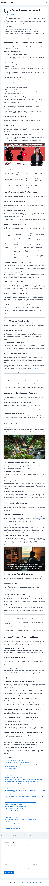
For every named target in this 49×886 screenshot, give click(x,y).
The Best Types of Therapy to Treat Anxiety (14, 777)
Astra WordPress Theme (35, 882)
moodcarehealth (7, 2)
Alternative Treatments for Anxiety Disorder (14, 800)
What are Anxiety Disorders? (11, 768)
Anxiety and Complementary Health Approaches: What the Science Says (20, 802)
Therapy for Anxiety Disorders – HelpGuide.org (15, 773)
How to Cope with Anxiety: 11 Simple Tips (14, 808)
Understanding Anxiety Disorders (12, 770)
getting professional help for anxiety (36, 519)
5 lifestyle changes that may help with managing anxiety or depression (20, 783)
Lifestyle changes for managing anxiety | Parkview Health (17, 788)
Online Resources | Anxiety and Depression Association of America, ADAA (21, 826)
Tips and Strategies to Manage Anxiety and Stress (16, 806)
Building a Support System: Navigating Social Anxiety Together (18, 794)
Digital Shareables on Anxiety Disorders (13, 823)
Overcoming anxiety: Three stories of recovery (15, 817)
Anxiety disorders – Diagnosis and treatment (14, 760)
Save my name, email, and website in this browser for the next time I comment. (21, 868)
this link (23, 93)
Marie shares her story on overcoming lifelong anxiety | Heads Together (20, 819)
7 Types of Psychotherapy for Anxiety (13, 775)
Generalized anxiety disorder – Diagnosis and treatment (17, 762)
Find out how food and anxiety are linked (14, 786)
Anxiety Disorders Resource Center (12, 828)
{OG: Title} (7, 821)
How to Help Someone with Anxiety (12, 815)
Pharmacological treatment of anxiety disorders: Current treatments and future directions (24, 779)
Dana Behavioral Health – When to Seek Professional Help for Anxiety (20, 813)
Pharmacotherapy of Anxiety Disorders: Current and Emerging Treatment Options (22, 781)
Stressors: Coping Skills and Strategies (13, 804)
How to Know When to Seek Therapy (13, 810)
